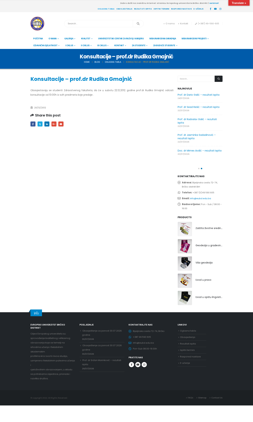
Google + (53, 123)
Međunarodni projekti (194, 38)
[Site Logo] (37, 23)
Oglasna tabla (106, 8)
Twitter (40, 123)
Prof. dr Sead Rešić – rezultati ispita (198, 107)
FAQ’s (190, 397)
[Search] (138, 23)
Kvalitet (85, 38)
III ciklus (101, 45)
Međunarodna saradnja (162, 38)
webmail (214, 3)
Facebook (32, 123)
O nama (170, 23)
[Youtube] (215, 9)
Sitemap (202, 397)
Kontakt (184, 23)
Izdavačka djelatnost (45, 45)
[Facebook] (210, 9)
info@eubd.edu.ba (200, 198)
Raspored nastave (181, 8)
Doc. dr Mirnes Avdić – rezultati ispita (200, 150)
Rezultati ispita (143, 8)
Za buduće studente (164, 45)
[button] (198, 168)
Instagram (144, 364)
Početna (38, 38)
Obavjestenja (124, 8)
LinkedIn (46, 123)
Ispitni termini (161, 8)
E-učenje (198, 8)
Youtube (137, 364)
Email (60, 123)
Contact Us (217, 397)
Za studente (138, 45)
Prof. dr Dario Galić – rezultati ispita (198, 94)
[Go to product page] (185, 229)
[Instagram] (220, 9)
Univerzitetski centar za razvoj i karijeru (121, 38)
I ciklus (69, 45)
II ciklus (85, 45)
